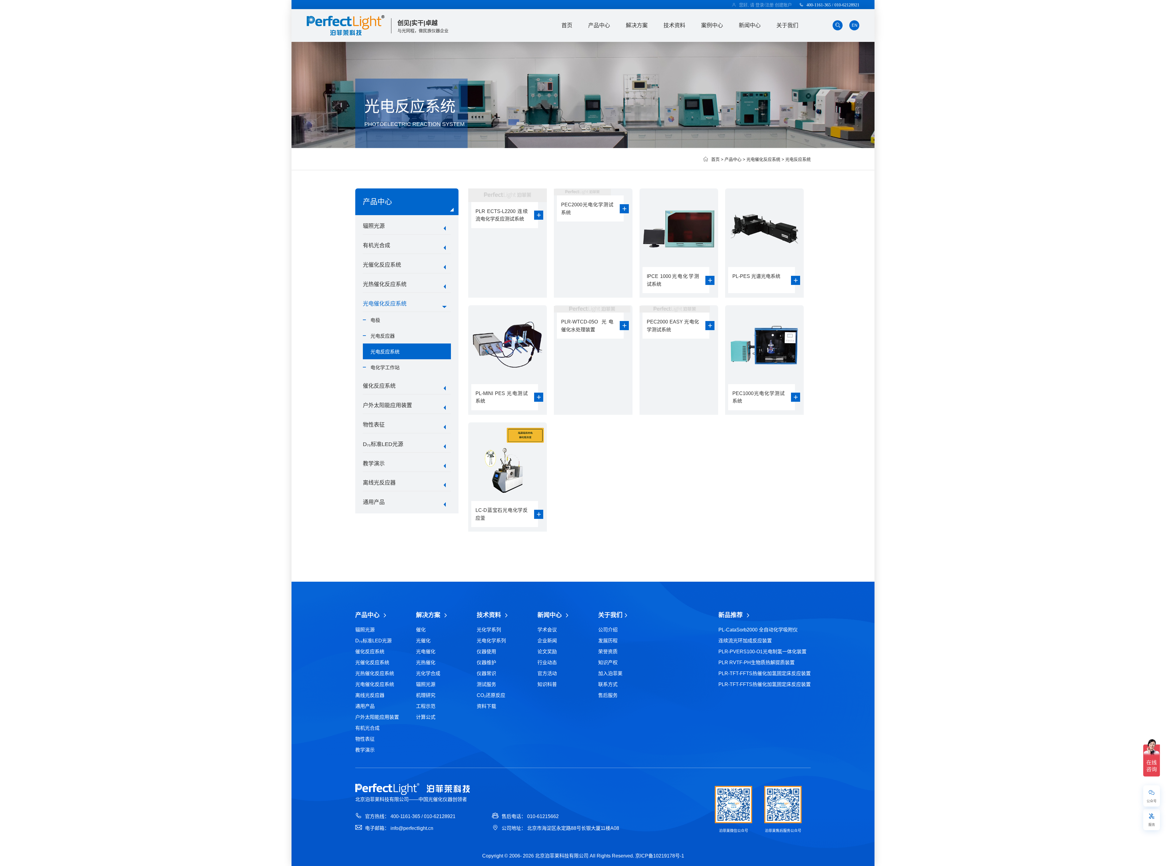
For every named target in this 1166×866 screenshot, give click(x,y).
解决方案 (637, 25)
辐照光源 (374, 226)
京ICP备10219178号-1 (659, 855)
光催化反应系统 (382, 265)
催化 (421, 629)
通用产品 (374, 502)
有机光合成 (376, 245)
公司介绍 (608, 629)
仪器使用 (486, 651)
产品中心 (599, 25)
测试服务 (486, 684)
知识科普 (547, 684)
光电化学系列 (491, 640)
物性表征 (374, 425)
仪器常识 (486, 673)
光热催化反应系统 (385, 284)
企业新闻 (547, 640)
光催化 (423, 640)
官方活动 (547, 673)
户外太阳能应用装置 (387, 405)
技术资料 (674, 25)
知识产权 (608, 662)
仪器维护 (486, 662)
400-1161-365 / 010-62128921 (832, 5)
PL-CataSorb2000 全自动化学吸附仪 (758, 629)
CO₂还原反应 (491, 695)
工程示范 (425, 706)
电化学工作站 (385, 367)
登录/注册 (764, 5)
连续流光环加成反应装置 (745, 640)
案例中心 (712, 25)
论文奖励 (547, 651)
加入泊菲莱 (610, 673)
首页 (566, 25)
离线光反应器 (379, 483)
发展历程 (608, 640)
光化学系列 (489, 629)
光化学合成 (428, 673)
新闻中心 (750, 25)
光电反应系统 (798, 159)
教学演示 (374, 464)
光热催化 (425, 662)
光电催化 (425, 651)
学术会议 (547, 629)
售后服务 (608, 695)
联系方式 (608, 684)
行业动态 (547, 662)
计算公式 (425, 717)
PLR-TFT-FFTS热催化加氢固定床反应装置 (764, 673)
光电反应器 (382, 336)
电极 (375, 320)
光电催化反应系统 (763, 159)
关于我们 (787, 25)
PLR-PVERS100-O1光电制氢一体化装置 (762, 651)
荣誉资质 (608, 651)
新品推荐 (731, 615)
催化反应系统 (379, 386)
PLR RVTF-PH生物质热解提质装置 (756, 662)
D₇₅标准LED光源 (383, 444)
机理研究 (425, 695)
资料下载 (486, 706)
